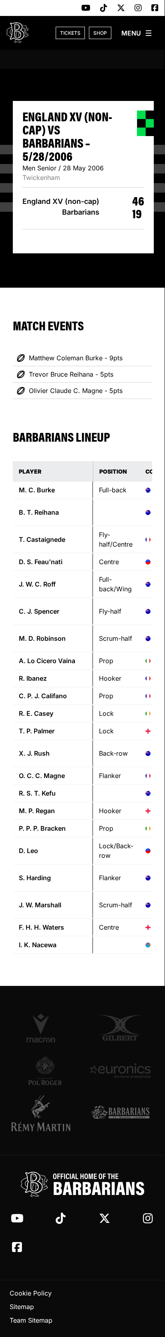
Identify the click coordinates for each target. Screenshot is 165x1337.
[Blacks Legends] (120, 1113)
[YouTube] (86, 8)
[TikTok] (103, 8)
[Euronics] (120, 1070)
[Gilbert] (120, 1028)
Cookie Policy (31, 1293)
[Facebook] (155, 8)
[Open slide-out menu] (137, 33)
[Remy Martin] (44, 1113)
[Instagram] (138, 8)
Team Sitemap (31, 1320)
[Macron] (44, 1028)
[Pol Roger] (44, 1070)
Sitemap (22, 1307)
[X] (121, 8)
